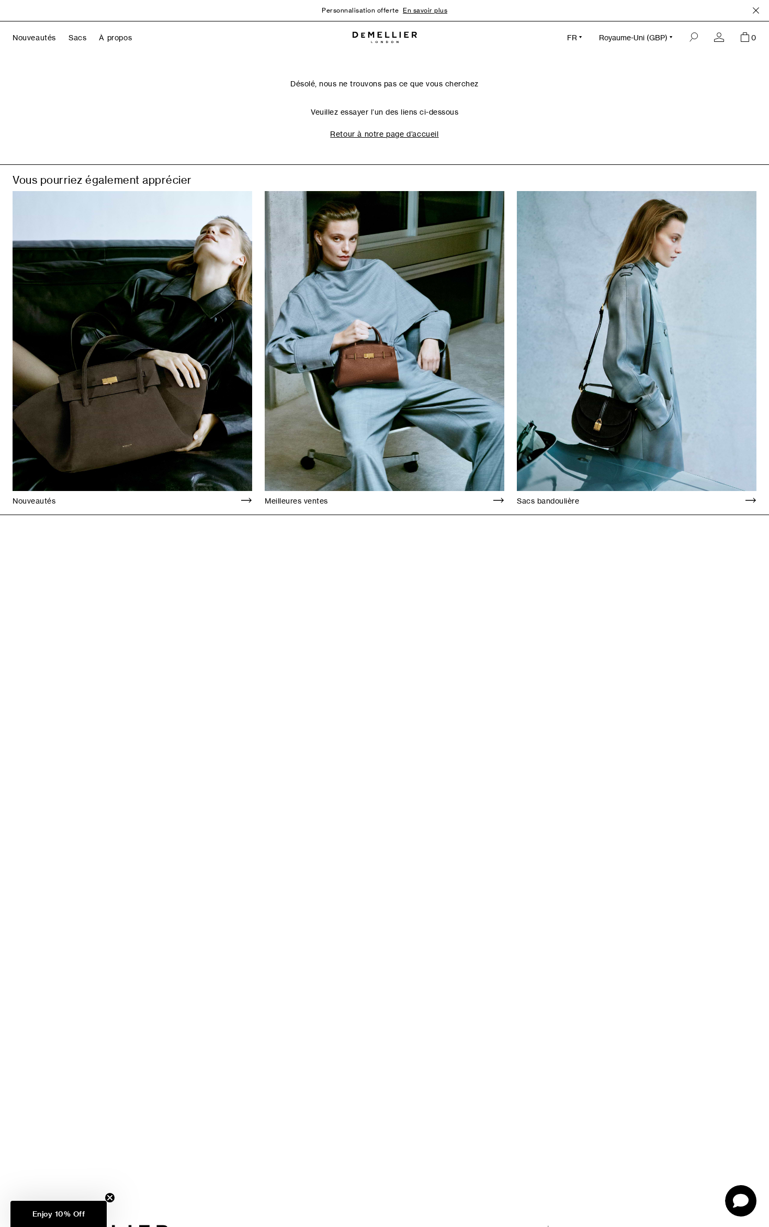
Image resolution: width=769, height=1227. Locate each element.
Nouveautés (34, 500)
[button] (58, 1214)
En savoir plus (425, 10)
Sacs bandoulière (548, 500)
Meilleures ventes (296, 500)
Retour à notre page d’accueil (384, 133)
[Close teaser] (110, 1197)
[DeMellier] (385, 37)
